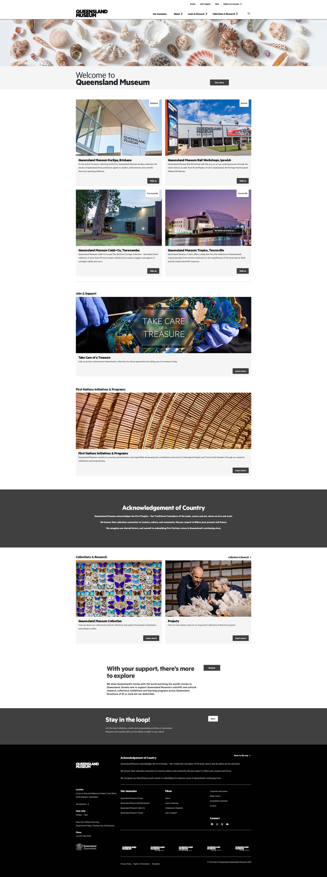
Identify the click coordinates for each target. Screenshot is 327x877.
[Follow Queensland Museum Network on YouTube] (227, 824)
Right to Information (142, 863)
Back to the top (241, 755)
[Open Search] (248, 13)
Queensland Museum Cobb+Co (133, 808)
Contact (213, 805)
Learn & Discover (172, 803)
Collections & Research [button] (224, 13)
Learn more (163, 336)
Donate (192, 4)
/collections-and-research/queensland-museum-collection (119, 602)
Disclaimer (156, 863)
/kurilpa (119, 142)
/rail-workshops (208, 142)
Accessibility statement (219, 801)
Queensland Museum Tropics (132, 812)
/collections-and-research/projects (208, 602)
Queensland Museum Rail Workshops (135, 803)
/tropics (208, 233)
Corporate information (218, 791)
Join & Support (205, 4)
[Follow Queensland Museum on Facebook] (212, 824)
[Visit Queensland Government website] (86, 846)
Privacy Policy (126, 863)
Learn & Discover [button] (196, 13)
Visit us (153, 180)
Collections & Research (174, 808)
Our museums (160, 13)
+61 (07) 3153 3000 (83, 836)
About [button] (177, 13)
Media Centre (215, 796)
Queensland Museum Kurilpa (132, 798)
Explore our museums (231, 4)
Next (213, 718)
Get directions (81, 804)
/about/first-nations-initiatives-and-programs (163, 434)
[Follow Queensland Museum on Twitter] (222, 824)
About (167, 798)
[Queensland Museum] (92, 13)
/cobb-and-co (119, 233)
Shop (217, 4)
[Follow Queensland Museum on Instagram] (217, 824)
